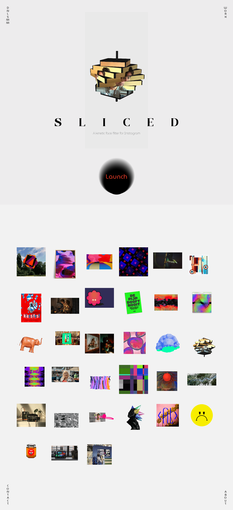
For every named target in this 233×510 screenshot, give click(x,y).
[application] (116, 80)
